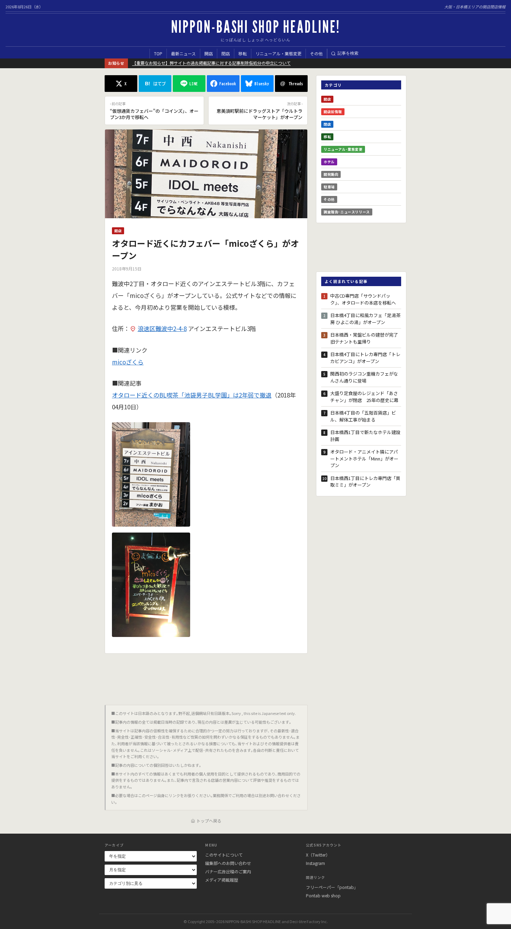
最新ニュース (183, 53)
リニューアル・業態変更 (278, 53)
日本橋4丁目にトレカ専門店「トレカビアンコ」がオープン (365, 357)
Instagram (315, 863)
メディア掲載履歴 (221, 880)
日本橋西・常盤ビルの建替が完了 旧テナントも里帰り (365, 338)
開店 (208, 53)
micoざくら (128, 361)
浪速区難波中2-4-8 (162, 328)
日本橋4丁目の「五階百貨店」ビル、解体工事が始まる (363, 416)
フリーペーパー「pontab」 (332, 887)
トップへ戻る (208, 821)
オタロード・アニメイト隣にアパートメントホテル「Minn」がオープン (364, 458)
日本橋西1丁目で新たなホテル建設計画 (365, 435)
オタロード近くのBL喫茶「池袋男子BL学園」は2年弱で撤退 (191, 395)
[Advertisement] (206, 676)
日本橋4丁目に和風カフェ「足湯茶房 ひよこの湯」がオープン (365, 318)
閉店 (225, 53)
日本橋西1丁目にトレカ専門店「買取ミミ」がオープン (365, 481)
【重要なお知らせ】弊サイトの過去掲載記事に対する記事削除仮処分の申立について (211, 63)
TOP (158, 53)
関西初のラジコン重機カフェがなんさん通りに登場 (364, 377)
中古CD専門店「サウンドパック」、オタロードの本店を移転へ (363, 299)
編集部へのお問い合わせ (228, 863)
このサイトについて (224, 855)
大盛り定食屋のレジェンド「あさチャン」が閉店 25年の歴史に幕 (364, 396)
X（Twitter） (318, 855)
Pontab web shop (323, 895)
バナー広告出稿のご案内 (228, 871)
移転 (242, 53)
